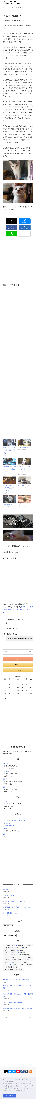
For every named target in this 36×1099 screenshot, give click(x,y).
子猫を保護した (23, 447)
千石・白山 (14, 964)
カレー (6, 955)
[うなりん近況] (9, 499)
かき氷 (5, 834)
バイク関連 (18, 670)
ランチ (30, 960)
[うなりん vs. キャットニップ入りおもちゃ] (24, 461)
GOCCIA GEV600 (10, 825)
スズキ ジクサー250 (10, 823)
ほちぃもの (18, 665)
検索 (29, 652)
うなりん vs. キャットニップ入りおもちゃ (24, 469)
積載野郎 (5, 889)
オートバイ (22, 952)
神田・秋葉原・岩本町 (11, 967)
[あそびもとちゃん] (24, 480)
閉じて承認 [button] (9, 1095)
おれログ (7, 947)
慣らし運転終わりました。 (11, 913)
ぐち (6, 950)
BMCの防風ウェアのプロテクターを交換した (16, 907)
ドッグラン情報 (27, 957)
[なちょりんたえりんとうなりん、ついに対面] (9, 480)
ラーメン (7, 962)
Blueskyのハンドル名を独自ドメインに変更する (17, 1008)
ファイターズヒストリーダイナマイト (15, 960)
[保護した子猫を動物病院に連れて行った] (9, 442)
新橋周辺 (29, 964)
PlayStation (20, 945)
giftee (18, 659)
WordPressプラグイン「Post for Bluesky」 (16, 980)
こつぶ (5, 801)
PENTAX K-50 (9, 945)
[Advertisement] (18, 263)
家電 (22, 964)
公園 (6, 964)
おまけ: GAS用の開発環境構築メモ (14, 1002)
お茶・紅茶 (17, 947)
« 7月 (4, 699)
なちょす (5, 763)
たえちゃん (6, 771)
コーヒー (14, 955)
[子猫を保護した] (24, 442)
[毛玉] (24, 499)
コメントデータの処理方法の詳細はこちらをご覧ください (18, 608)
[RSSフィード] (30, 1071)
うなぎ (23, 20)
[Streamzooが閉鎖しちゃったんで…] (9, 461)
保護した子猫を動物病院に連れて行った (9, 450)
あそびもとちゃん (24, 485)
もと (4, 787)
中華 (25, 962)
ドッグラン (16, 957)
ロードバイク (16, 962)
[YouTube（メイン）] (18, 1071)
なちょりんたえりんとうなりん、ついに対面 (9, 488)
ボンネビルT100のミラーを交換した (14, 901)
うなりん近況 (7, 504)
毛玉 (19, 504)
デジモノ (7, 957)
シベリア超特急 (24, 955)
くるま (5, 829)
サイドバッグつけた (9, 895)
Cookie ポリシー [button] (21, 1091)
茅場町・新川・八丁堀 (11, 969)
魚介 (21, 969)
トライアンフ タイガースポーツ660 (14, 821)
